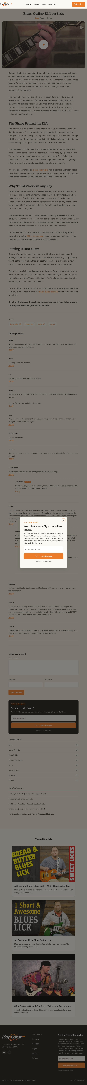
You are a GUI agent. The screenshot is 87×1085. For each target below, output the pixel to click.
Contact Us (51, 4)
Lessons (29, 4)
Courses (36, 4)
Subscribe (78, 4)
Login (44, 4)
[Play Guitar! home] (5, 4)
